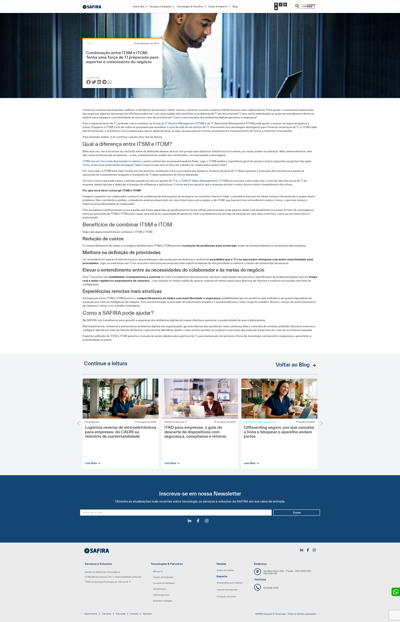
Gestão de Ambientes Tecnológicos (102, 572)
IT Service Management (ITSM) (184, 123)
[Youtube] (276, 8)
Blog (235, 6)
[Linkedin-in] (191, 523)
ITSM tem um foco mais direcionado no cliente (111, 161)
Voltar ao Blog (293, 365)
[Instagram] (280, 4)
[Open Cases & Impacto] (229, 6)
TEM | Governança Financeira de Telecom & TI (108, 582)
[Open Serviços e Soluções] (173, 6)
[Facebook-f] (200, 523)
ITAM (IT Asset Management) (199, 180)
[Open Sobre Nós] (146, 6)
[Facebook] (285, 4)
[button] (88, 82)
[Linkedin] (276, 4)
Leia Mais (91, 463)
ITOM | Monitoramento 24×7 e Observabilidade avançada (113, 577)
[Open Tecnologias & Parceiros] (205, 6)
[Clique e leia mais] (99, 463)
